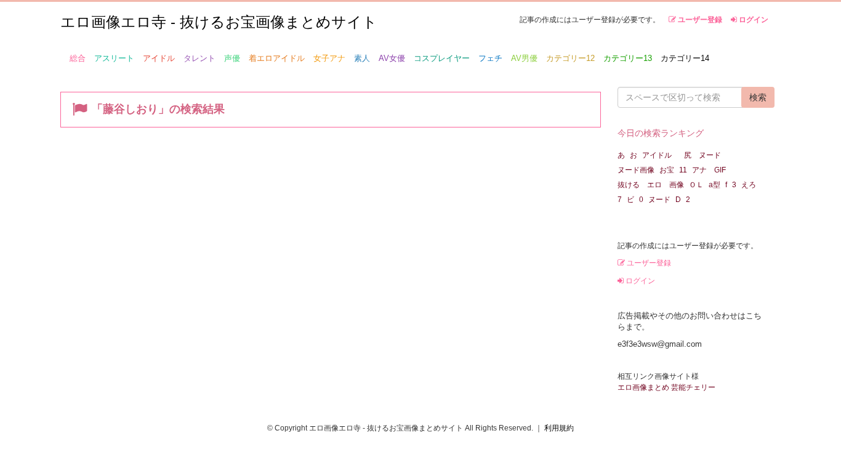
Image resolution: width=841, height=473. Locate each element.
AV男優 (524, 58)
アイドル (159, 58)
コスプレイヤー (442, 58)
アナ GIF (709, 170)
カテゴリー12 (570, 58)
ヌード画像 (636, 170)
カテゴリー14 (685, 58)
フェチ (490, 58)
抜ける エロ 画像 (651, 184)
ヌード (659, 199)
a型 (714, 184)
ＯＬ (696, 184)
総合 (78, 58)
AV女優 (392, 58)
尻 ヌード (702, 155)
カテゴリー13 (627, 58)
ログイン (752, 19)
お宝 (666, 170)
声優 (232, 58)
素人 (362, 58)
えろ (748, 184)
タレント (199, 58)
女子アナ (329, 58)
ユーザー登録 (699, 19)
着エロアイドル (277, 58)
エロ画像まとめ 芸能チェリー (666, 387)
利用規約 (559, 428)
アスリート (114, 58)
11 (683, 170)
